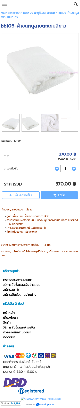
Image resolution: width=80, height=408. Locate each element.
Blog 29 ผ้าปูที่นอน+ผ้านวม (39, 13)
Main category (10, 13)
